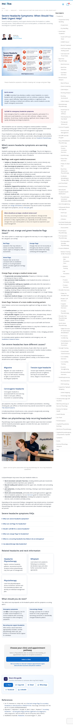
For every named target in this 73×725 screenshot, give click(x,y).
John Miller (16, 37)
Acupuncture (64, 25)
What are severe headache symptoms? (16, 519)
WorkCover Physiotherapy (64, 429)
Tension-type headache (41, 367)
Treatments (60, 16)
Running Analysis (66, 93)
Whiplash (35, 559)
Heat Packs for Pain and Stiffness (65, 112)
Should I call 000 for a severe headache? (16, 529)
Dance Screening (65, 86)
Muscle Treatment (66, 45)
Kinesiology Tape (66, 395)
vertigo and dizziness (16, 205)
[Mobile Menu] (63, 4)
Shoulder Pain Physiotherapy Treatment (63, 318)
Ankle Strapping (65, 392)
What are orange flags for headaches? (16, 534)
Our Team (59, 417)
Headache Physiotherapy (43, 138)
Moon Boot (64, 216)
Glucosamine (64, 227)
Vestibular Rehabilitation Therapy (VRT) (65, 178)
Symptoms (59, 437)
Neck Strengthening (64, 204)
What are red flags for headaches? (14, 524)
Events (58, 441)
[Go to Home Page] (2, 10)
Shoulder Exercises (64, 290)
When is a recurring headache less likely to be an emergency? (23, 539)
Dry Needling (64, 28)
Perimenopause (61, 421)
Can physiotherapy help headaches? (15, 544)
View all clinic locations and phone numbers (27, 665)
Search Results (61, 414)
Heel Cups (64, 212)
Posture (63, 276)
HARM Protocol (65, 42)
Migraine (8, 367)
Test (58, 449)
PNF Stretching (65, 384)
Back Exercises (65, 64)
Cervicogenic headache (14, 389)
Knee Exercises (63, 186)
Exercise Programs (64, 127)
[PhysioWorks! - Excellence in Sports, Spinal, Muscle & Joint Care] (7, 3)
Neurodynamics (65, 381)
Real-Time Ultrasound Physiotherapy (65, 171)
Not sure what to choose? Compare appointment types (28, 664)
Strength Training (63, 348)
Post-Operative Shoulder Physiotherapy (65, 243)
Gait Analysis (64, 89)
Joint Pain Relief (63, 183)
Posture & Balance (64, 248)
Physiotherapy (10, 580)
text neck (30, 495)
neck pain (26, 207)
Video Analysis (65, 101)
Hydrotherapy (65, 155)
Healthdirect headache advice (10, 339)
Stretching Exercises (64, 377)
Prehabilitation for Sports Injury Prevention (66, 343)
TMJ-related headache (8, 408)
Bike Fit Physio (65, 83)
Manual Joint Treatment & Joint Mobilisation (63, 192)
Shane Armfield (17, 38)
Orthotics (63, 219)
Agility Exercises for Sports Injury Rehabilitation (65, 331)
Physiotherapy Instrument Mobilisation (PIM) (66, 199)
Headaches (21, 715)
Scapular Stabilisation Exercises (64, 306)
